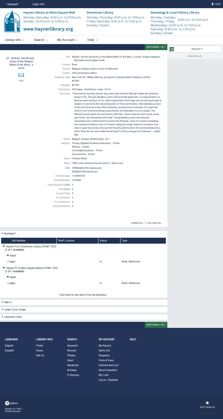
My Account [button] (66, 40)
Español (9, 350)
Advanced (73, 365)
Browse (71, 350)
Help (133, 339)
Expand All (137, 223)
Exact (70, 360)
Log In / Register (108, 379)
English (9, 345)
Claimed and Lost (109, 365)
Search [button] (39, 40)
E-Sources (73, 375)
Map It (7, 302)
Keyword (72, 345)
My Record (105, 345)
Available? (10, 233)
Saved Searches (108, 370)
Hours (39, 350)
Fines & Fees (106, 360)
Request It (197, 49)
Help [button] (91, 40)
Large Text (38, 4)
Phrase (71, 355)
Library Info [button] (13, 40)
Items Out (104, 350)
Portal (39, 345)
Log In (218, 4)
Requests (104, 355)
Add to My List (194, 56)
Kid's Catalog (207, 407)
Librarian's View (13, 316)
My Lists (104, 375)
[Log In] (212, 4)
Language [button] (11, 339)
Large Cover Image (15, 309)
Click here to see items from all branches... (83, 294)
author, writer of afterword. (95, 68)
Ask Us (40, 355)
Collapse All (154, 223)
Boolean (72, 370)
